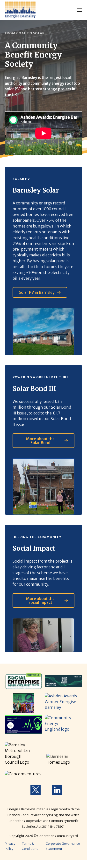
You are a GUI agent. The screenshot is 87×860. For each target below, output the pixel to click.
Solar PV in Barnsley (37, 292)
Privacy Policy (10, 846)
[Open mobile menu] (79, 10)
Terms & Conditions (30, 846)
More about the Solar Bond (40, 440)
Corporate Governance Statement (63, 846)
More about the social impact (40, 600)
